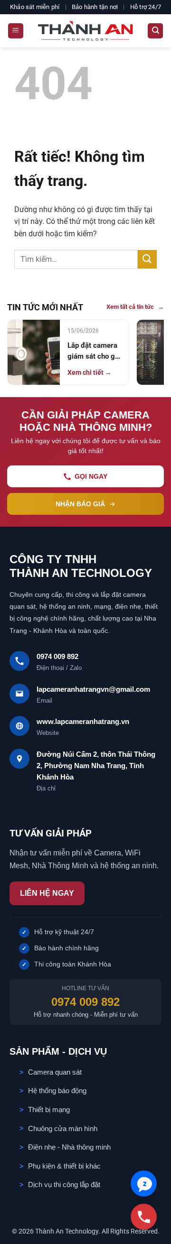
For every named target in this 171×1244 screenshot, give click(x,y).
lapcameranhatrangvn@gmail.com (93, 689)
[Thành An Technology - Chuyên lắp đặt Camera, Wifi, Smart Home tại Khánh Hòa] (85, 31)
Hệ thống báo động (57, 1090)
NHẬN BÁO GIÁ (80, 504)
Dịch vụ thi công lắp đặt (64, 1184)
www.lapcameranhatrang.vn (83, 721)
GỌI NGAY (91, 476)
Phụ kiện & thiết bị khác (64, 1166)
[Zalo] (144, 1183)
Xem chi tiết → (89, 372)
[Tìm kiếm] (155, 31)
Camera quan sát (55, 1072)
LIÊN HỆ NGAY (47, 893)
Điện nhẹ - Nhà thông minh (69, 1147)
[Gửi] (147, 259)
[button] (15, 31)
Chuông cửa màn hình (62, 1128)
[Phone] (144, 1217)
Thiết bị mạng (49, 1109)
